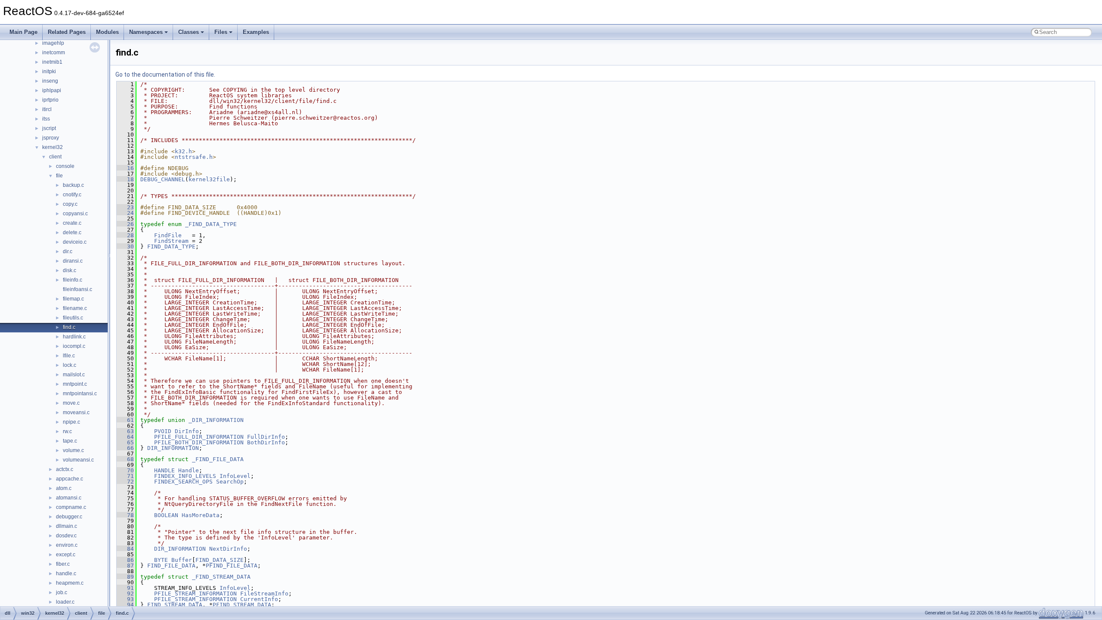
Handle (188, 470)
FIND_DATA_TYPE (171, 246)
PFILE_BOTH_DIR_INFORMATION (199, 442)
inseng (50, 81)
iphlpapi (51, 90)
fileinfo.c (72, 280)
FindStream (171, 241)
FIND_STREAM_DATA (174, 604)
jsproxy (50, 138)
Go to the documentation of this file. (165, 74)
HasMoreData (201, 515)
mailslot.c (74, 375)
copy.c (70, 204)
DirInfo (187, 431)
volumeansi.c (78, 460)
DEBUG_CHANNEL (162, 179)
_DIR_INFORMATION (216, 420)
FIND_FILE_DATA (171, 565)
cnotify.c (72, 195)
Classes (188, 32)
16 (125, 168)
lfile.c (69, 356)
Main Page (23, 32)
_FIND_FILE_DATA (218, 459)
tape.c (70, 441)
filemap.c (73, 299)
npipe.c (71, 422)
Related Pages (67, 32)
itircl (47, 109)
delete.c (72, 232)
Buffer (181, 560)
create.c (72, 223)
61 (125, 420)
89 (125, 577)
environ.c (66, 545)
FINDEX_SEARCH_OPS (183, 481)
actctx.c (64, 469)
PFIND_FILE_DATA (231, 565)
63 (125, 431)
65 (125, 442)
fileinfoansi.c (77, 289)
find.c (69, 327)
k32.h (183, 151)
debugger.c (69, 517)
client (55, 157)
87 (125, 565)
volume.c (73, 450)
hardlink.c (74, 337)
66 (125, 448)
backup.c (73, 185)
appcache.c (69, 479)
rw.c (67, 431)
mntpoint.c (75, 384)
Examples (256, 32)
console (65, 166)
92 (125, 593)
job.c (61, 592)
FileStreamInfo (264, 593)
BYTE (161, 560)
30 (125, 246)
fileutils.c (73, 318)
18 (125, 179)
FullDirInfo (266, 437)
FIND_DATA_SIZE (219, 560)
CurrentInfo (259, 599)
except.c (65, 555)
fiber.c (63, 564)
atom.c (63, 488)
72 (125, 481)
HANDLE (164, 470)
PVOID (162, 431)
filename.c (75, 308)
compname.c (71, 507)
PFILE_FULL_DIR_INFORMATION (199, 437)
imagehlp (53, 43)
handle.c (66, 573)
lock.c (69, 365)
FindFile (168, 235)
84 (125, 549)
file (59, 176)
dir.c (67, 251)
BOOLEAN (166, 515)
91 (125, 588)
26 (125, 224)
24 (125, 213)
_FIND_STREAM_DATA (221, 577)
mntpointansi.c (80, 394)
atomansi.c (68, 498)
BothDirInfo (266, 442)
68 (125, 459)
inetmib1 (52, 62)
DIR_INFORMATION (173, 448)
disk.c (69, 270)
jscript (49, 128)
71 (125, 476)
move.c (71, 403)
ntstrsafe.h (194, 157)
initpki (49, 71)
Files (220, 32)
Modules (107, 32)
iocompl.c (74, 346)
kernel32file (209, 179)
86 (125, 560)
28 (125, 235)
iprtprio (50, 100)
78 (125, 515)
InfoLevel (235, 476)
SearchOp (230, 481)
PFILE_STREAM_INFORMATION (195, 593)
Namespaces (146, 32)
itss (46, 119)
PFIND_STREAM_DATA (242, 604)
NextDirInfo (228, 549)
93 (125, 599)
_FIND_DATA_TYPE (211, 224)
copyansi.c (75, 214)
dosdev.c (66, 536)
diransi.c (73, 261)
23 (125, 207)
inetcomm (53, 53)
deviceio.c (75, 242)
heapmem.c (70, 583)
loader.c (65, 602)
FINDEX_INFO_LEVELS (185, 476)
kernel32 (52, 147)
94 (125, 604)
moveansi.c (76, 412)
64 (125, 437)
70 (125, 470)
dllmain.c (66, 526)
